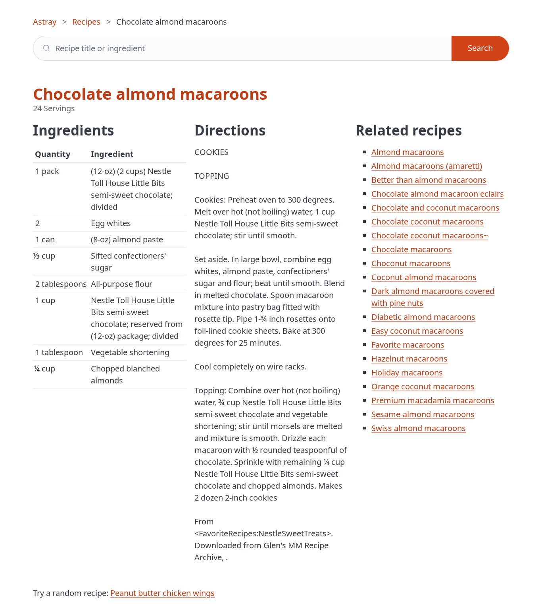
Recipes (86, 21)
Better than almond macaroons (428, 179)
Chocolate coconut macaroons (427, 221)
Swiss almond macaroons (418, 428)
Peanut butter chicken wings (162, 593)
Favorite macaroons (407, 344)
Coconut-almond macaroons (424, 277)
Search (480, 48)
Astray (44, 21)
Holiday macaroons (407, 372)
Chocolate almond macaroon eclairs (437, 193)
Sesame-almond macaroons (423, 414)
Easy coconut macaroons (417, 330)
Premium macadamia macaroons (432, 400)
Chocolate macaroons (411, 249)
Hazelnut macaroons (409, 358)
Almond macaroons (407, 152)
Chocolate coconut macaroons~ (429, 235)
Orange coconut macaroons (423, 386)
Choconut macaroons (411, 263)
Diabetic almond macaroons (423, 316)
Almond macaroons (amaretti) (426, 166)
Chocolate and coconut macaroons (435, 207)
